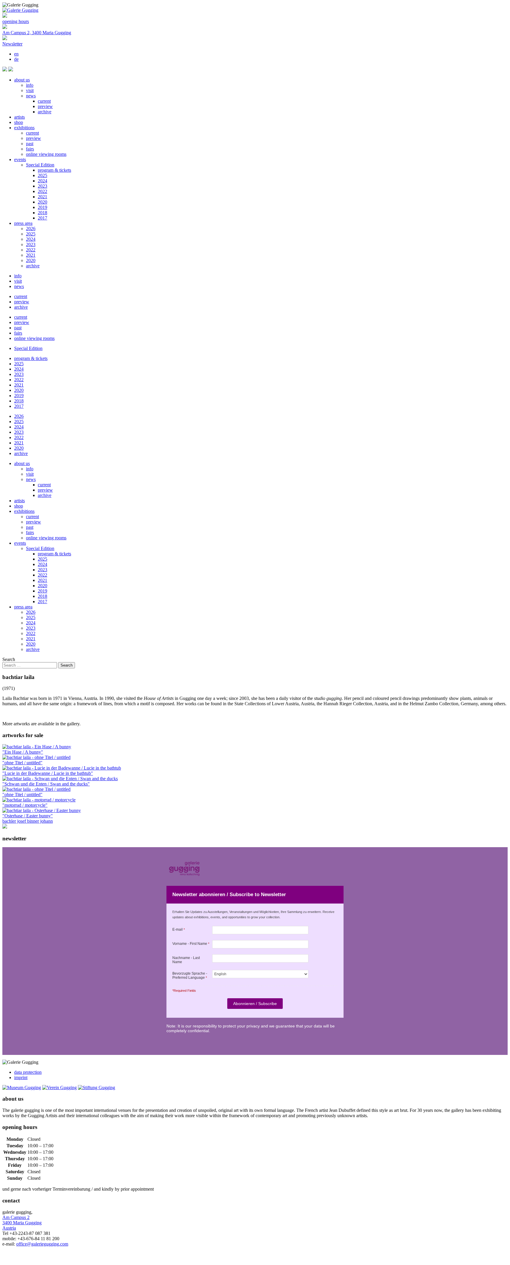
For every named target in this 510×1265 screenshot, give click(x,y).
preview (45, 106)
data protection (28, 1072)
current (44, 101)
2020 (42, 201)
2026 (30, 228)
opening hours (15, 21)
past (29, 143)
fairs (30, 148)
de (16, 59)
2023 (42, 186)
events (20, 159)
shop (18, 122)
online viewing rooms (46, 154)
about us (22, 79)
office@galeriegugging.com (42, 1243)
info (29, 85)
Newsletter (12, 43)
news (31, 95)
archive (44, 111)
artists (19, 117)
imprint (20, 1077)
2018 (42, 212)
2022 (42, 191)
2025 (42, 175)
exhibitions (24, 127)
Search (8, 659)
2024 (42, 180)
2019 (42, 207)
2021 (42, 196)
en (16, 53)
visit (30, 90)
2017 (42, 217)
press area (23, 223)
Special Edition (40, 164)
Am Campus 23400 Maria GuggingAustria (22, 1222)
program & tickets (54, 170)
